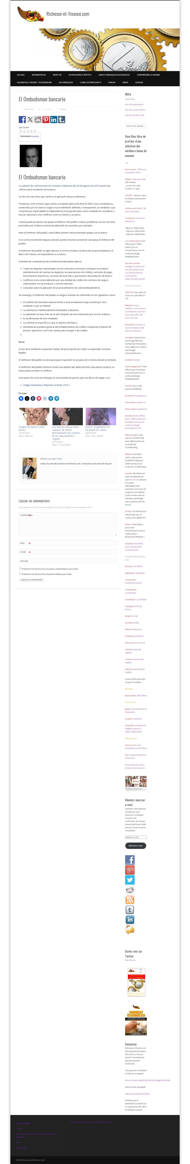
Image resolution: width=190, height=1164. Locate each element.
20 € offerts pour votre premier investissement (134, 546)
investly (135, 622)
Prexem (132, 479)
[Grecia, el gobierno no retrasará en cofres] (100, 416)
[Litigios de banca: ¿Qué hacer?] (34, 416)
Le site (135, 616)
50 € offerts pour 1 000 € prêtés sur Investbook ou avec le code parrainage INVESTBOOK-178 (135, 422)
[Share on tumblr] (61, 119)
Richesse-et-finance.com (67, 13)
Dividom (136, 359)
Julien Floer (29, 109)
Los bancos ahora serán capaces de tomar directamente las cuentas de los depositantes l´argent (66, 433)
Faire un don (21, 1147)
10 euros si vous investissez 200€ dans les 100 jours (135, 327)
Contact (19, 1128)
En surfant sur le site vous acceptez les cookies (91, 1122)
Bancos (63, 109)
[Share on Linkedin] (53, 119)
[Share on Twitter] (30, 119)
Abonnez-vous (136, 845)
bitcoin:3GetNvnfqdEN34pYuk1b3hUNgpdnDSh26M (147, 1080)
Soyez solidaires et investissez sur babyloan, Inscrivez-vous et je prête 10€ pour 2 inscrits (135, 311)
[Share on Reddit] (38, 119)
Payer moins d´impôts (80, 74)
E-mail (25, 552)
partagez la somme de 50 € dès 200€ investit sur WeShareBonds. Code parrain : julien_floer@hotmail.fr (135, 272)
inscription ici (140, 395)
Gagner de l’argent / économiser (34, 82)
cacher (35, 136)
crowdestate (130, 592)
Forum (111, 82)
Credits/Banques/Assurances (114, 74)
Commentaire (25, 515)
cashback (137, 718)
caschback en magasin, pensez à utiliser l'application (135, 728)
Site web (24, 561)
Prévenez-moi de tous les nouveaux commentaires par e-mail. (50, 569)
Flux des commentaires (135, 109)
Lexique (139, 82)
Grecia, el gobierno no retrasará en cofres (97, 428)
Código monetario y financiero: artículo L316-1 (46, 384)
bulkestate (140, 573)
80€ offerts (142, 695)
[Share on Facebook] (22, 119)
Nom (25, 543)
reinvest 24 (140, 642)
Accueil (21, 74)
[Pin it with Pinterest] (45, 119)
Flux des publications (134, 104)
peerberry (139, 636)
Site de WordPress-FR (134, 115)
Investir (57, 74)
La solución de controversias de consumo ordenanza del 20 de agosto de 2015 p (60, 185)
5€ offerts (138, 566)
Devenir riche (39, 74)
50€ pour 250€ (139, 179)
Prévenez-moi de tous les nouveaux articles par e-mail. (47, 574)
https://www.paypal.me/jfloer (137, 1093)
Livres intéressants (90, 82)
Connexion (130, 99)
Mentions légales (23, 1123)
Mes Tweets (130, 960)
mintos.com (137, 629)
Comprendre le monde (148, 74)
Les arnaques (66, 82)
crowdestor (142, 599)
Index (125, 82)
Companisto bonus (133, 582)
